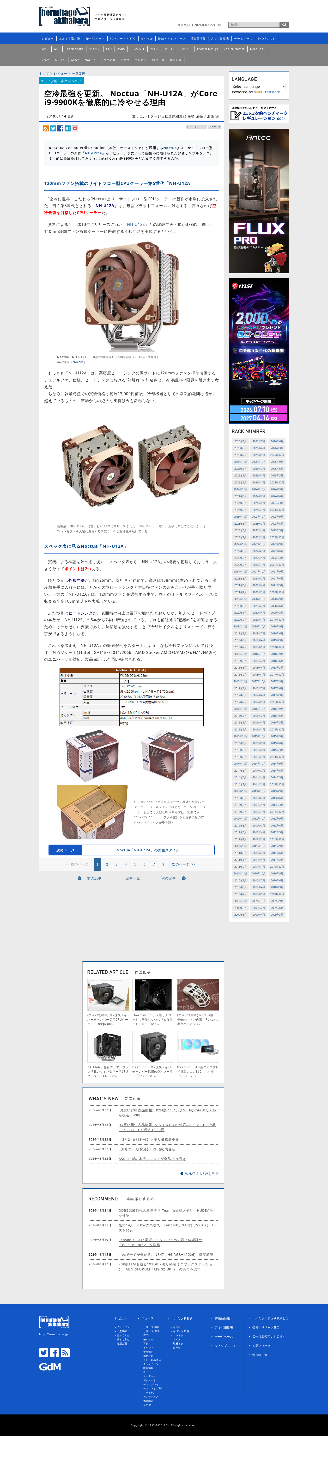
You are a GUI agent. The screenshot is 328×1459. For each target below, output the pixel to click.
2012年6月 (277, 825)
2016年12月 (277, 702)
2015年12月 (277, 729)
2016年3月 (277, 722)
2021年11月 (241, 571)
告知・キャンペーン (171, 38)
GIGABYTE (137, 49)
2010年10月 (259, 873)
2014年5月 (240, 777)
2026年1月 (259, 455)
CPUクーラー (196, 127)
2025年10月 (259, 461)
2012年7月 (259, 825)
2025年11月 (241, 461)
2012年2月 (240, 839)
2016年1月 (259, 729)
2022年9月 (277, 544)
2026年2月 (240, 455)
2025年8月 (240, 468)
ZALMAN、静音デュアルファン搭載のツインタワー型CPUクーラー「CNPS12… (108, 1071)
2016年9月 (277, 708)
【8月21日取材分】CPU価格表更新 (147, 1149)
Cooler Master (234, 49)
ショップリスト (225, 1346)
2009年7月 (259, 908)
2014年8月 (240, 770)
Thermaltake (74, 49)
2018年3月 (277, 667)
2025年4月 (259, 475)
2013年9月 (277, 791)
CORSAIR (185, 49)
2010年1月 (259, 894)
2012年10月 (259, 818)
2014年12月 (277, 757)
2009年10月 (259, 901)
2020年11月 (241, 599)
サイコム (95, 49)
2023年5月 (240, 530)
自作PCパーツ (95, 38)
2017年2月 (240, 702)
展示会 (177, 1347)
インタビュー (124, 1327)
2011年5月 (240, 859)
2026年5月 (240, 448)
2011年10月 (259, 846)
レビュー (48, 38)
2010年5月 (240, 887)
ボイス (177, 1339)
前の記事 (94, 878)
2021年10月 (259, 571)
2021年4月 (259, 585)
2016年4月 (259, 722)
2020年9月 (277, 599)
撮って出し (123, 1339)
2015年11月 (241, 736)
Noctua (90, 60)
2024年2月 (240, 510)
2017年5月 (240, 695)
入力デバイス (151, 1396)
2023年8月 (240, 523)
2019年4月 (259, 640)
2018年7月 (259, 661)
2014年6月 (277, 770)
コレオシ (140, 60)
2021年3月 (277, 585)
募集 (145, 1343)
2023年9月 (277, 516)
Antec (75, 60)
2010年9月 (277, 873)
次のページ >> (183, 864)
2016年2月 (240, 729)
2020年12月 (277, 592)
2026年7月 (259, 441)
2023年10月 (259, 516)
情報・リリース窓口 (265, 1327)
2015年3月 (277, 750)
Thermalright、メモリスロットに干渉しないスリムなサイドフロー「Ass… (152, 1019)
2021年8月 (240, 578)
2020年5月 (240, 612)
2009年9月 (277, 901)
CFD (109, 49)
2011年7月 (259, 853)
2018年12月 (277, 647)
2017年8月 (240, 688)
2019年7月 (259, 633)
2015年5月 (240, 750)
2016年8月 (240, 715)
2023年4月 (259, 530)
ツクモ (154, 49)
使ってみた (123, 1335)
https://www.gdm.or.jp (53, 1334)
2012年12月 (277, 812)
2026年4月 (259, 448)
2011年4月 (259, 859)
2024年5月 (240, 503)
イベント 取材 (181, 1331)
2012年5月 (240, 832)
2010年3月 (277, 887)
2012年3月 (277, 832)
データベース (243, 38)
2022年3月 (277, 558)
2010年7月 (259, 880)
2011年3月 (277, 859)
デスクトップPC (152, 1388)
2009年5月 (240, 914)
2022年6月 (277, 551)
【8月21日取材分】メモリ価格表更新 (149, 1139)
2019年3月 (277, 640)
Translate (271, 92)
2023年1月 (259, 537)
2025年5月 (240, 475)
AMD (45, 49)
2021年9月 (277, 571)
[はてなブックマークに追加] (68, 128)
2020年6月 (277, 606)
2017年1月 (259, 702)
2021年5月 (240, 585)
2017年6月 (277, 688)
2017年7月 (259, 688)
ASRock (60, 60)
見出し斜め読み (152, 1359)
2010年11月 (241, 873)
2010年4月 (259, 887)
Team (45, 60)
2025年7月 (259, 468)
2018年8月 (240, 661)
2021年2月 (240, 592)
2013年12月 (277, 784)
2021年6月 (277, 578)
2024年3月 (277, 503)
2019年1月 (259, 647)
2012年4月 (259, 832)
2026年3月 (277, 448)
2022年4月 (259, 558)
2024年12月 (277, 482)
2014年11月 (241, 763)
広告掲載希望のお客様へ (269, 1337)
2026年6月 (277, 441)
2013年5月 (240, 805)
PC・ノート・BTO (123, 38)
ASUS (121, 49)
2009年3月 (277, 914)
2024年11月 (241, 489)
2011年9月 (277, 846)
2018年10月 (259, 654)
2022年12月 (277, 537)
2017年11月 (241, 681)
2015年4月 (259, 750)
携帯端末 (148, 1400)
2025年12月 (277, 455)
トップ (44, 73)
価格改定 (148, 1355)
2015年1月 (259, 757)
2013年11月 (241, 791)
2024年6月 (277, 496)
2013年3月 (277, 805)
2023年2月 (240, 537)
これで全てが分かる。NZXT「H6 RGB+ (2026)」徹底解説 (166, 1254)
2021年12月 (277, 565)
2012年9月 (277, 818)
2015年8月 (240, 743)
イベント (148, 1347)
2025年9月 (277, 461)
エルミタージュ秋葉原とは (270, 1318)
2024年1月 (259, 510)
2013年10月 (259, 791)
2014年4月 (259, 777)
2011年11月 (241, 846)
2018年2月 (240, 674)
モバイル (147, 38)
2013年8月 (240, 798)
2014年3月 (277, 777)
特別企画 (122, 1343)
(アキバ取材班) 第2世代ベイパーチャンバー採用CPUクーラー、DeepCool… (107, 1019)
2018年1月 (259, 674)
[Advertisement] (232, 13)
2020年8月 (240, 606)
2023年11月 (241, 516)
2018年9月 (277, 654)
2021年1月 (259, 592)
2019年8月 (240, 633)
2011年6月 (277, 853)
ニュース (148, 1318)
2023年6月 (277, 523)
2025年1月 (259, 482)
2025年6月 (277, 468)
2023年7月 (259, 523)
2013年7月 (259, 798)
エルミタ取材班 (69, 38)
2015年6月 (277, 743)
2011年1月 (259, 866)
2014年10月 (259, 763)
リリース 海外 (151, 1331)
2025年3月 (277, 475)
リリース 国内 (151, 1327)
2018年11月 (241, 654)
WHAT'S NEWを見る (202, 1173)
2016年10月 (259, 708)
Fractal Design (207, 49)
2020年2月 (240, 619)
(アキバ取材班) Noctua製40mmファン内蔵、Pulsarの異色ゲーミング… (198, 1019)
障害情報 (148, 1368)
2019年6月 (277, 633)
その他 (147, 1405)
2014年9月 (277, 763)
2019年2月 (240, 647)
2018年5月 (240, 667)
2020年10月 (259, 599)
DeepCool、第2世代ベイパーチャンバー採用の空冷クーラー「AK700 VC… (153, 1071)
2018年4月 (259, 667)
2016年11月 (241, 708)
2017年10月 (259, 681)
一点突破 (78, 73)
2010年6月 (277, 880)
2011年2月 (240, 866)
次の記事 (169, 878)
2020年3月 (277, 612)
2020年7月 (259, 606)
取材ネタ (178, 1343)
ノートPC (148, 1392)
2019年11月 (241, 626)
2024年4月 (259, 503)
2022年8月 (240, 551)
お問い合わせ (261, 1346)
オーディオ (149, 1376)
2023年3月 (277, 530)
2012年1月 (259, 839)
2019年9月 (277, 626)
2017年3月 (277, 695)
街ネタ (125, 60)
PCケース (158, 60)
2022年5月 (240, 558)
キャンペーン (151, 1364)
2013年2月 (240, 812)
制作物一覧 (259, 1355)
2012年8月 (240, 825)
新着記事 (176, 60)
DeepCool (257, 49)
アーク (168, 49)
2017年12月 (277, 674)
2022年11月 (241, 544)
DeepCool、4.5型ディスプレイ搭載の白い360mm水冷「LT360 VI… (198, 1071)
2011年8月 (240, 853)
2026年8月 (240, 441)
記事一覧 (133, 878)
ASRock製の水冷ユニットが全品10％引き (152, 1158)
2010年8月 (240, 880)
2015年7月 (259, 743)
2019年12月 (277, 619)
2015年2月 (240, 757)
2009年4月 (259, 914)
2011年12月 (277, 839)
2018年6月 (277, 661)
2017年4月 (259, 695)
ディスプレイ (151, 1384)
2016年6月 (277, 715)
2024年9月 (277, 489)
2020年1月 (259, 619)
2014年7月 (259, 770)
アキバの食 (108, 60)
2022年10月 (259, 544)
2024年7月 (259, 496)
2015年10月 (259, 736)
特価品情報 (198, 38)
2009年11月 (241, 901)
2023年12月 (277, 510)
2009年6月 (277, 908)
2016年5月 (240, 722)
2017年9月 (277, 681)
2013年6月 (277, 798)
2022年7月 (259, 551)
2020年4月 (259, 612)
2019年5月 (240, 640)
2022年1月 (259, 565)
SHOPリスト (267, 38)
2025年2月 (240, 482)
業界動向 (148, 1351)
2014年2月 (240, 784)
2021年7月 (259, 578)
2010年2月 (240, 894)
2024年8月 (240, 496)
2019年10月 (259, 626)
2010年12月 (277, 866)
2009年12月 (277, 894)
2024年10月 (259, 489)
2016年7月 (259, 715)
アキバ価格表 (220, 38)
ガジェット (149, 1380)
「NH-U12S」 (136, 224)
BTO (146, 1335)
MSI (57, 49)
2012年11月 (241, 818)
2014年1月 (259, 784)
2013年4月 (259, 805)
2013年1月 (259, 812)
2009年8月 (240, 908)
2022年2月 (240, 565)
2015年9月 (277, 736)
